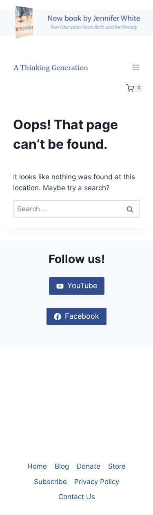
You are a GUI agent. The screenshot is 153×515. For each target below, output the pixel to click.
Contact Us (76, 497)
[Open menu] (135, 67)
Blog (62, 466)
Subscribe (50, 482)
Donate (88, 466)
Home (37, 466)
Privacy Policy (96, 482)
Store (117, 466)
